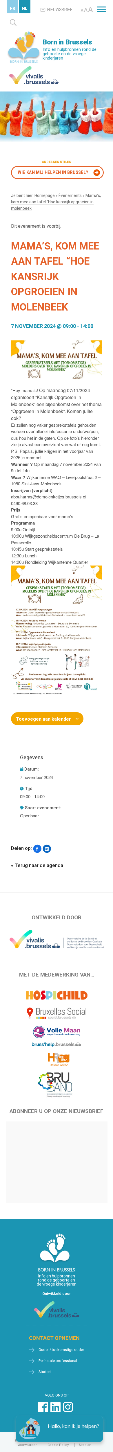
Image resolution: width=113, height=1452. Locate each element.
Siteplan (85, 1445)
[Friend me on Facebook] (43, 1410)
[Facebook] (37, 849)
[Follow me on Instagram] (68, 1410)
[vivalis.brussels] (34, 67)
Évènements (70, 195)
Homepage (44, 195)
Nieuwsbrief (59, 9)
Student (45, 1372)
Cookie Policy (58, 1445)
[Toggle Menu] (101, 9)
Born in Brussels (67, 42)
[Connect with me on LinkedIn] (55, 1410)
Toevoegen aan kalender (43, 719)
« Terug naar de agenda (37, 865)
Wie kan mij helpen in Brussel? (53, 172)
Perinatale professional (58, 1360)
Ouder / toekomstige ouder (61, 1349)
